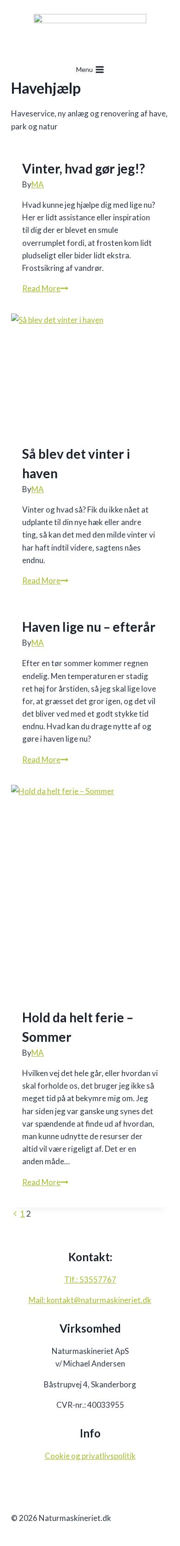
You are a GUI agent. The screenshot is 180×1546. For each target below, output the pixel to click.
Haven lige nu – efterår (89, 627)
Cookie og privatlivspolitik (90, 1456)
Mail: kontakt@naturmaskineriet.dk (90, 1300)
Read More (45, 288)
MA (37, 184)
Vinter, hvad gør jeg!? (83, 168)
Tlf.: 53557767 (90, 1279)
